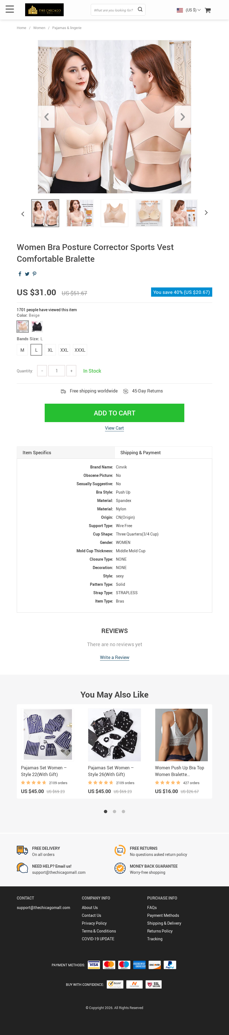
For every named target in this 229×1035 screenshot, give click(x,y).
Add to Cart (114, 412)
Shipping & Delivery (164, 923)
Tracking (155, 938)
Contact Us (91, 915)
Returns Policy (160, 931)
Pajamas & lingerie (67, 27)
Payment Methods (163, 915)
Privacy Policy (94, 923)
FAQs (152, 907)
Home (21, 27)
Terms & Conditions (99, 931)
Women (39, 27)
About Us (90, 907)
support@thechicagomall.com (43, 907)
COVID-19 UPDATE (98, 938)
